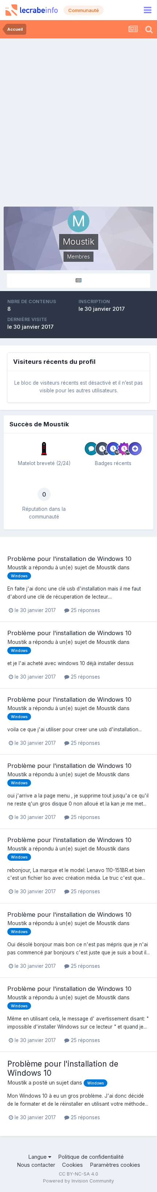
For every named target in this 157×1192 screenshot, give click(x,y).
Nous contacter (36, 1165)
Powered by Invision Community (78, 1181)
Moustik (17, 567)
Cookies (72, 1165)
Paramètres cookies (115, 1165)
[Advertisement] (78, 120)
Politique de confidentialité (91, 1157)
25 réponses (84, 610)
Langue (38, 1157)
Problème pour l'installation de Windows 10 (69, 558)
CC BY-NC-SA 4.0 (78, 1174)
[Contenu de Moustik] (78, 280)
